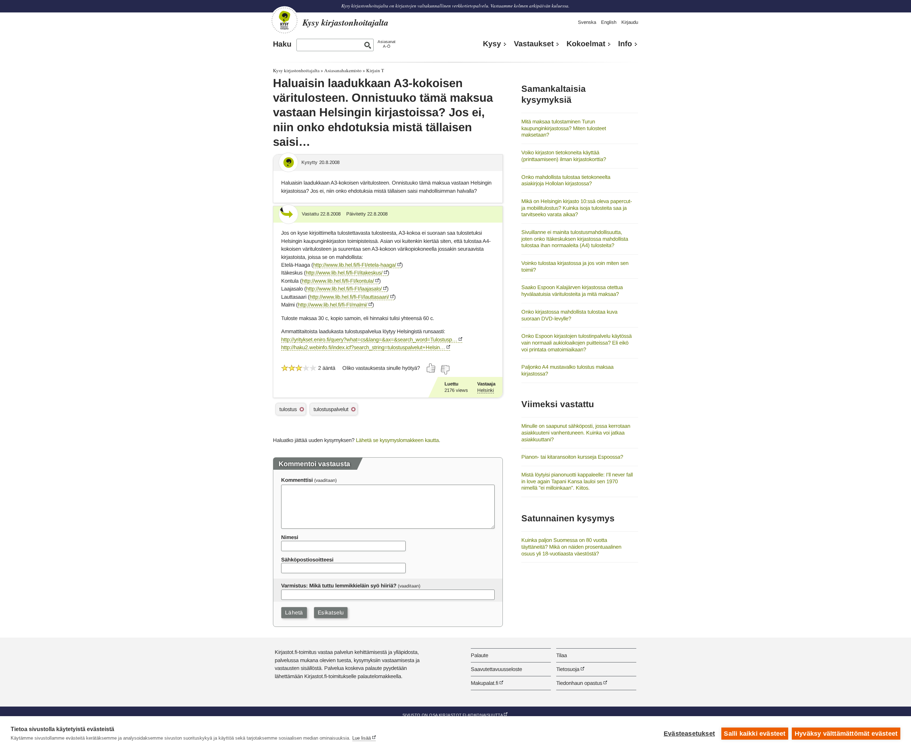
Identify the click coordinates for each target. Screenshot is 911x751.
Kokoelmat (586, 43)
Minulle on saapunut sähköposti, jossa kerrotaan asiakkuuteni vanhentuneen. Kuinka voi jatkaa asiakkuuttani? (575, 432)
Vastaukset (534, 43)
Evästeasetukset (689, 733)
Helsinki (485, 390)
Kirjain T (375, 70)
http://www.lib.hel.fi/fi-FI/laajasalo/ (344, 289)
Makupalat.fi (484, 683)
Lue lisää (361, 738)
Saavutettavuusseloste (496, 669)
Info (625, 43)
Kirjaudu (629, 22)
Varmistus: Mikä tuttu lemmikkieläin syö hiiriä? (338, 585)
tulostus (288, 409)
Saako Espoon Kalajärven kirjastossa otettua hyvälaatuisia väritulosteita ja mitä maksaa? (572, 290)
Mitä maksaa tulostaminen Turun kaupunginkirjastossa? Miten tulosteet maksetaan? (563, 128)
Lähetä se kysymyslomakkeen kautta (397, 440)
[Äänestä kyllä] (431, 368)
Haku (282, 44)
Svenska (587, 22)
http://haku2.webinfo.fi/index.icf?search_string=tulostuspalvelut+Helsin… (363, 347)
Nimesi (289, 537)
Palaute (479, 655)
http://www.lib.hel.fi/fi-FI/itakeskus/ (344, 273)
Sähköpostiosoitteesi (307, 559)
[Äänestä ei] (444, 369)
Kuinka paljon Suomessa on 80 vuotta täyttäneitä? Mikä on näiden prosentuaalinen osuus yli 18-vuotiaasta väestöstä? (571, 546)
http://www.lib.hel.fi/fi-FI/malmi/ (332, 305)
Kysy (492, 43)
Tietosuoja (567, 669)
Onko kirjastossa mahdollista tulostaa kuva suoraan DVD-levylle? (569, 315)
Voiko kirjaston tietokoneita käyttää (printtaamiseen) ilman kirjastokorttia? (563, 155)
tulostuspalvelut (331, 409)
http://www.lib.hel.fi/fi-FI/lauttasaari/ (349, 297)
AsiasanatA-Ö (386, 43)
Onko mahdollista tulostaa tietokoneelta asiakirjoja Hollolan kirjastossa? (565, 180)
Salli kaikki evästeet (754, 733)
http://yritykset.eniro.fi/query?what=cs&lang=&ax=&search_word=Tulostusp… (369, 339)
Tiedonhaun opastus (579, 683)
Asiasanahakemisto (343, 70)
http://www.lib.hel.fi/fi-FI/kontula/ (338, 281)
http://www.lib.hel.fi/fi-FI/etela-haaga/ (354, 265)
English (608, 22)
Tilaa (561, 655)
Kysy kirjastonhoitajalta (296, 70)
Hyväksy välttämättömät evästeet (846, 733)
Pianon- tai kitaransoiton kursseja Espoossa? (572, 457)
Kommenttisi (297, 480)
